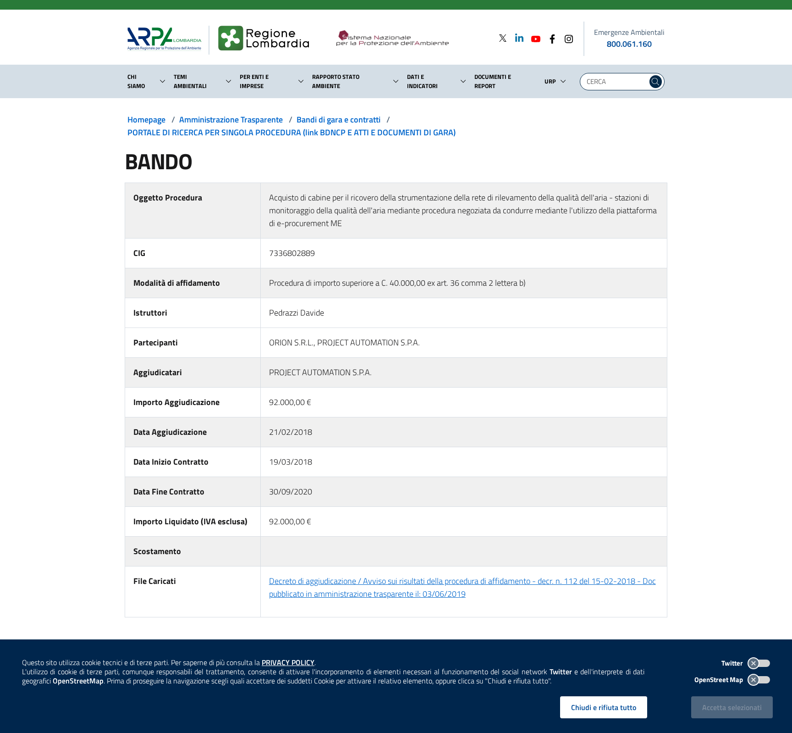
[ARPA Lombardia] (168, 38)
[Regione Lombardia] (267, 38)
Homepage (146, 119)
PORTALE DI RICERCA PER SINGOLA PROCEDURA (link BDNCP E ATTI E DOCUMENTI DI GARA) (291, 132)
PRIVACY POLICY (288, 662)
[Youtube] (533, 38)
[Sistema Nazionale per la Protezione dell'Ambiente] (411, 38)
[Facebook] (549, 38)
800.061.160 (629, 44)
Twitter (732, 663)
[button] (162, 81)
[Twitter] (502, 38)
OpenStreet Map (719, 679)
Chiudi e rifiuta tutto (603, 707)
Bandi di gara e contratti (338, 119)
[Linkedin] (516, 38)
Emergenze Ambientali (629, 32)
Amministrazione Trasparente (231, 119)
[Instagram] (566, 38)
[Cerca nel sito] (655, 81)
